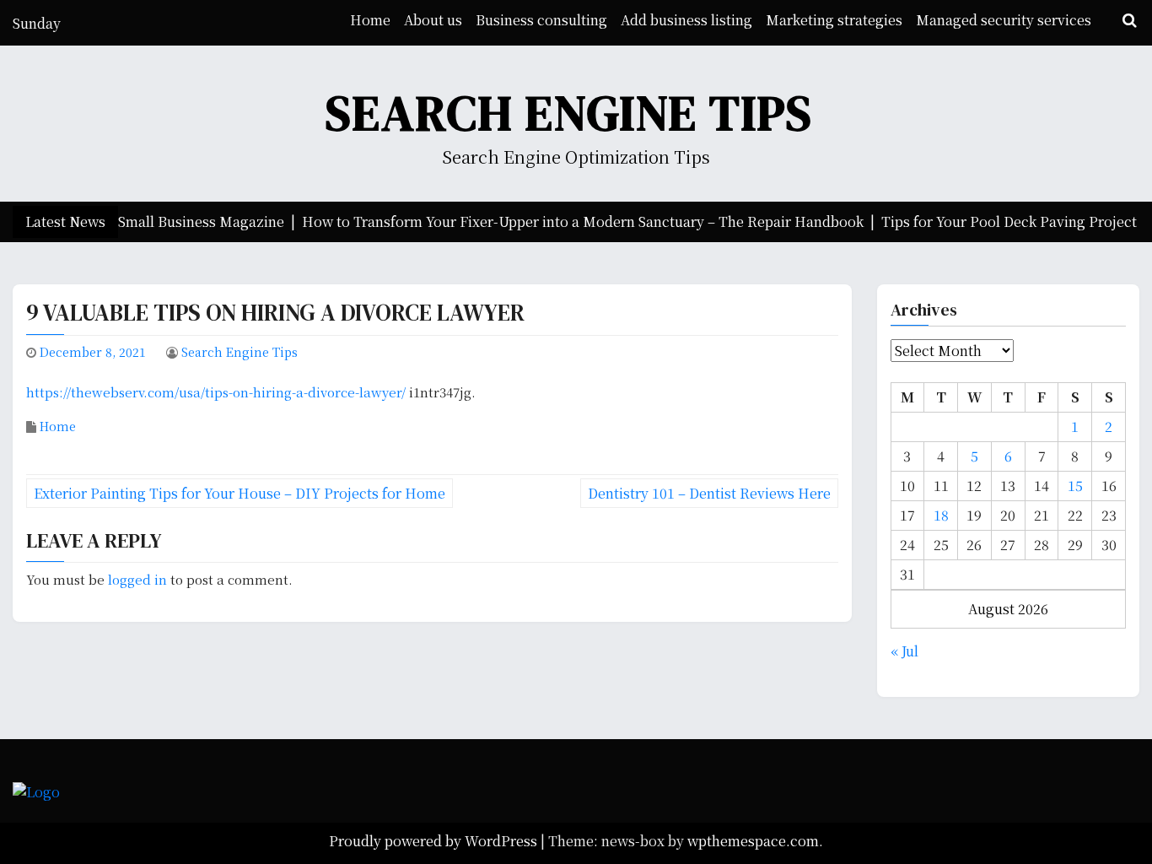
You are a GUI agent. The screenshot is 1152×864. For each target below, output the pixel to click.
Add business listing (686, 20)
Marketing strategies (834, 20)
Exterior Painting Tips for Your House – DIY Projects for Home (239, 493)
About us (433, 20)
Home (370, 20)
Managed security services (1003, 20)
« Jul (904, 651)
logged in (137, 579)
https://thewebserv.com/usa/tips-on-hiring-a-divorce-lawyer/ (216, 392)
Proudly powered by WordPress (435, 840)
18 (941, 515)
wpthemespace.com (753, 840)
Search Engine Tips (569, 112)
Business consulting (541, 20)
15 (1075, 485)
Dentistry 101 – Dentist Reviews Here (709, 493)
